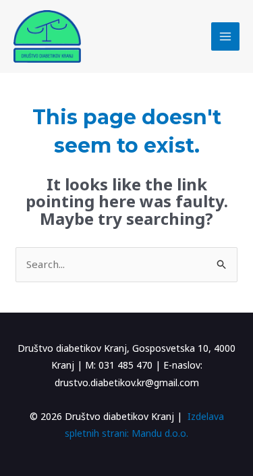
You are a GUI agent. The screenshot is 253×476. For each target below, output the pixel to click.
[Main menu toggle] (225, 36)
